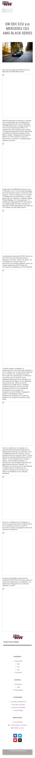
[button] (3, 10)
